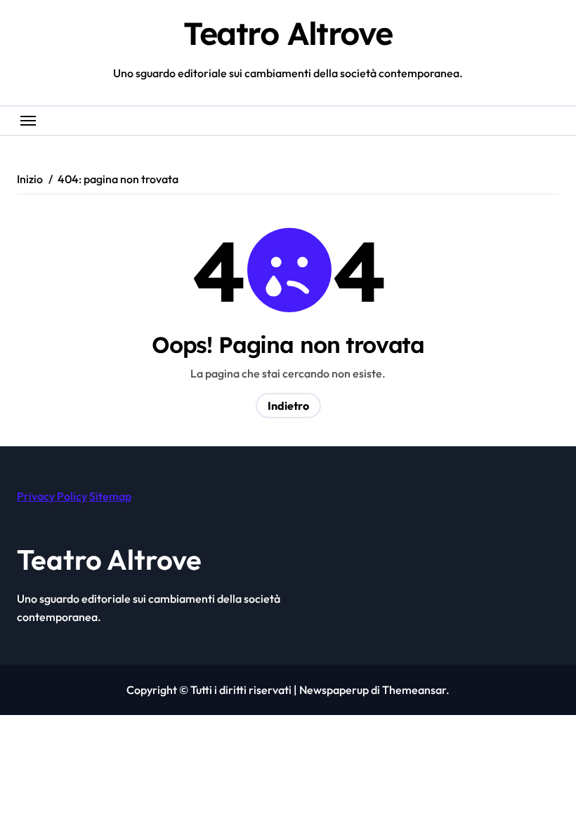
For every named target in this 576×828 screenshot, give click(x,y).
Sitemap (110, 496)
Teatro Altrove (288, 33)
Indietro (288, 406)
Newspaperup (334, 690)
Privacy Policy (52, 496)
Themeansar (414, 690)
